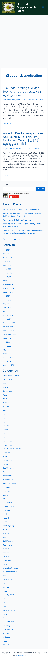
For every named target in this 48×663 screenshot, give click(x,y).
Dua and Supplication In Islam (27, 7)
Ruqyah (6, 583)
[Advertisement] (24, 40)
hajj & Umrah (8, 460)
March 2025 (7, 257)
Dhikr (5, 399)
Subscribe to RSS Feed (11, 239)
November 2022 (9, 327)
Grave (5, 456)
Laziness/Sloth (8, 506)
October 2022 (8, 331)
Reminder (6, 576)
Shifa (5, 599)
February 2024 (8, 273)
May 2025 (7, 254)
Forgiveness (7, 148)
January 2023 (8, 319)
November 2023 (9, 284)
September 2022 (9, 334)
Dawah (5, 395)
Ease (4, 414)
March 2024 (7, 269)
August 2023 (8, 292)
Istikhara (6, 495)
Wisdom (6, 645)
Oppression (7, 545)
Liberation (6, 510)
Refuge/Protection (19, 99)
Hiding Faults (8, 479)
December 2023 (9, 281)
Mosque (6, 533)
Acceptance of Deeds (11, 376)
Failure (5, 430)
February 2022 (8, 358)
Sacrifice (6, 587)
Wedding (6, 641)
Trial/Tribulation (8, 629)
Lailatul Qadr (7, 502)
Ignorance (7, 487)
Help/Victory (7, 476)
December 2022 (9, 323)
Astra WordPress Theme (25, 655)
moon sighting (8, 526)
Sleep (5, 606)
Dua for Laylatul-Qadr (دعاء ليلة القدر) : (18, 220)
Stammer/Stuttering (10, 610)
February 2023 (8, 315)
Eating (5, 418)
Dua (4, 410)
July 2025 (6, 250)
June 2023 (7, 300)
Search (5, 185)
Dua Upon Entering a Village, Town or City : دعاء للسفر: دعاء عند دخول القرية (22, 91)
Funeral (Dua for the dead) (13, 449)
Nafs (4, 537)
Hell (4, 472)
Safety (15, 148)
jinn (4, 499)
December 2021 (9, 365)
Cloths (5, 387)
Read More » (7, 123)
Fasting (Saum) (9, 441)
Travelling (30, 99)
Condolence (7, 391)
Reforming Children (10, 568)
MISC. (5, 522)
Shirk (5, 603)
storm (5, 614)
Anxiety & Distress (10, 380)
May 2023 (7, 304)
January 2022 (8, 361)
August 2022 (8, 338)
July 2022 (6, 342)
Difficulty (6, 403)
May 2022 (7, 350)
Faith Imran (7, 433)
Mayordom (7, 518)
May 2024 (7, 265)
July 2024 (6, 261)
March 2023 (7, 311)
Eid (4, 422)
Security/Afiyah (25, 148)
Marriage (6, 514)
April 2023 (7, 307)
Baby (5, 383)
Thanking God (8, 622)
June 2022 (7, 346)
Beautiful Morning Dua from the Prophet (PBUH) (21, 209)
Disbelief (6, 406)
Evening (6, 426)
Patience (6, 553)
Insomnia (6, 491)
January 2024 (8, 277)
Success (6, 618)
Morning (6, 529)
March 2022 (7, 354)
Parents (6, 549)
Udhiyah (6, 633)
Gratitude (6, 453)
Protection (7, 99)
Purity (5, 564)
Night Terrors (8, 541)
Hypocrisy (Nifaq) (9, 483)
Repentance (7, 579)
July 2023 (6, 296)
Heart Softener (8, 468)
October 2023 (8, 288)
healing (5, 464)
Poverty (6, 556)
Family (5, 437)
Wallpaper (6, 637)
